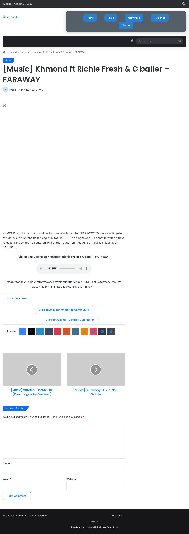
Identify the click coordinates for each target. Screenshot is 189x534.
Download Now (18, 298)
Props (12, 89)
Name (7, 463)
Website (71, 478)
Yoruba (126, 25)
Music (18, 52)
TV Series (159, 17)
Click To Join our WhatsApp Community (64, 309)
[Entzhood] (10, 17)
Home (90, 17)
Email (7, 478)
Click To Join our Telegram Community (70, 319)
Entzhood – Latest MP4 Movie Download (94, 527)
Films (111, 17)
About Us (116, 515)
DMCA (94, 521)
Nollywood (134, 17)
